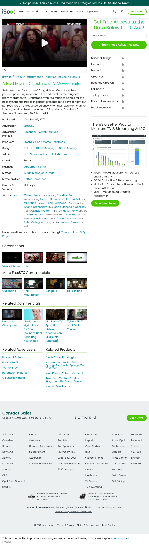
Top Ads (62, 440)
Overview (7, 440)
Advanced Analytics (40, 463)
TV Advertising (93, 487)
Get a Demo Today (105, 203)
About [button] (79, 11)
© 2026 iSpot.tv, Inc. (44, 525)
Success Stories (94, 457)
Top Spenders (66, 446)
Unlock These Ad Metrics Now (119, 45)
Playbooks (91, 475)
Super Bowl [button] (92, 11)
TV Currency (92, 481)
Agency (6, 457)
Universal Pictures (13, 357)
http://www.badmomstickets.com (45, 154)
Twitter (42, 132)
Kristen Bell (73, 199)
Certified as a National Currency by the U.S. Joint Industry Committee (52, 496)
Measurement (37, 452)
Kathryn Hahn (48, 199)
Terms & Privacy (65, 525)
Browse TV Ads (66, 452)
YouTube (52, 132)
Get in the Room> (119, 3)
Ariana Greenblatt (35, 207)
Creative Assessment (41, 446)
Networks (7, 452)
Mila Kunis (30, 203)
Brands (6, 446)
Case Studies (92, 446)
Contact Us (118, 463)
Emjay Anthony (68, 211)
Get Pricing (118, 481)
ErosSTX (29, 126)
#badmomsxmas (35, 166)
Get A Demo (137, 11)
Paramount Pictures (15, 373)
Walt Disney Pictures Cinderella (65, 373)
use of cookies (121, 538)
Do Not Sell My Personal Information (73, 511)
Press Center (119, 457)
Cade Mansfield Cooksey (70, 207)
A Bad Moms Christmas (39, 173)
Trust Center (108, 525)
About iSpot (118, 440)
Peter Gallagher (34, 222)
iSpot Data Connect (13, 481)
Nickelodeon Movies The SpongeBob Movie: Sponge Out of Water (65, 365)
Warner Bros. (10, 367)
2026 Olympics (66, 469)
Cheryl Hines (32, 195)
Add (16, 195)
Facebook (30, 132)
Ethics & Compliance (88, 525)
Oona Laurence (66, 218)
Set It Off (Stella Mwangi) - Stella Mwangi (50, 148)
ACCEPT (8, 542)
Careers (116, 452)
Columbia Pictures (14, 378)
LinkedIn (135, 457)
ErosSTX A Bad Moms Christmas (44, 142)
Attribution (35, 457)
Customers (118, 446)
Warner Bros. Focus (58, 386)
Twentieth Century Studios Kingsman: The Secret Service (64, 380)
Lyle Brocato (40, 218)
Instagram (137, 463)
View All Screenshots (15, 266)
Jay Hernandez (33, 214)
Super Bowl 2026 (67, 457)
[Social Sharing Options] (5, 69)
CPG (4, 475)
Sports (6, 469)
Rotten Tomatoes (35, 179)
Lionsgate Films (12, 362)
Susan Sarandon (55, 203)
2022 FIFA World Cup (69, 463)
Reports (89, 440)
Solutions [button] (24, 11)
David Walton (41, 211)
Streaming (8, 463)
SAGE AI (6, 487)
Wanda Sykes (69, 222)
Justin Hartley (71, 214)
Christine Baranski (67, 195)
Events (89, 469)
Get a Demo (119, 475)
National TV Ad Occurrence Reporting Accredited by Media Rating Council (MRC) (103, 496)
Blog (87, 452)
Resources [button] (67, 11)
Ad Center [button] (52, 11)
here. (119, 507)
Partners (117, 469)
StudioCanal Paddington (61, 357)
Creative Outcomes (96, 463)
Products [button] (37, 11)
